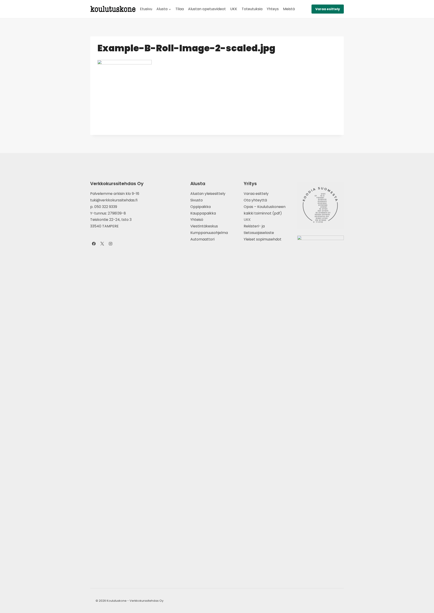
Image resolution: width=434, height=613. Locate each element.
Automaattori (202, 239)
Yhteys (273, 9)
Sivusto (196, 200)
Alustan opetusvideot (207, 9)
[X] (102, 243)
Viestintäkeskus (204, 226)
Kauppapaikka (203, 213)
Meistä (289, 9)
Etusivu (146, 9)
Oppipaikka (200, 206)
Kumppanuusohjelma (209, 232)
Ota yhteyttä (255, 200)
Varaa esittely (327, 9)
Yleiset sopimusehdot (262, 239)
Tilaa (179, 9)
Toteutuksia (252, 9)
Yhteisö (196, 219)
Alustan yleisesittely (207, 193)
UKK (233, 9)
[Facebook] (93, 243)
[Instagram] (110, 243)
